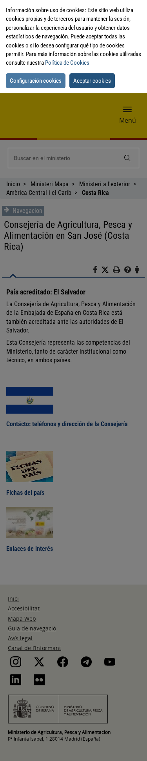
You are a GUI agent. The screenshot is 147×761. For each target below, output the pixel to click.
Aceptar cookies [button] (92, 80)
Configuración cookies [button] (36, 80)
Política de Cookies (67, 62)
